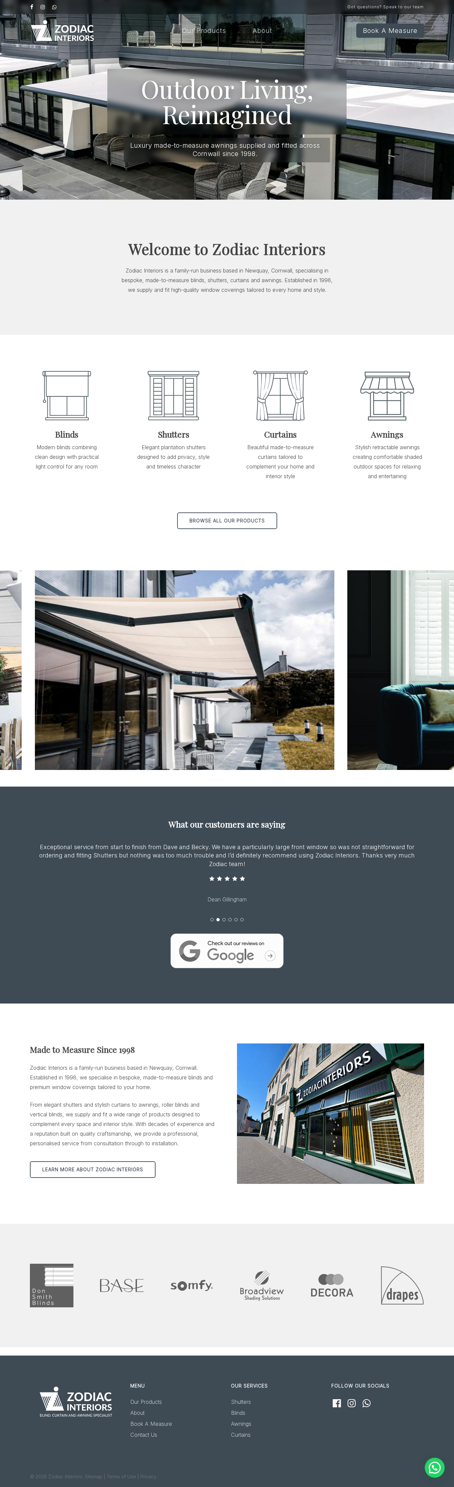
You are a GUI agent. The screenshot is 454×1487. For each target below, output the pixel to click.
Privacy (148, 1476)
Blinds (238, 1412)
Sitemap (93, 1476)
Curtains (241, 1434)
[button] (227, 520)
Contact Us (143, 1434)
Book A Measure (151, 1423)
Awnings (241, 1423)
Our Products (146, 1401)
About (137, 1412)
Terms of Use (121, 1476)
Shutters (241, 1401)
